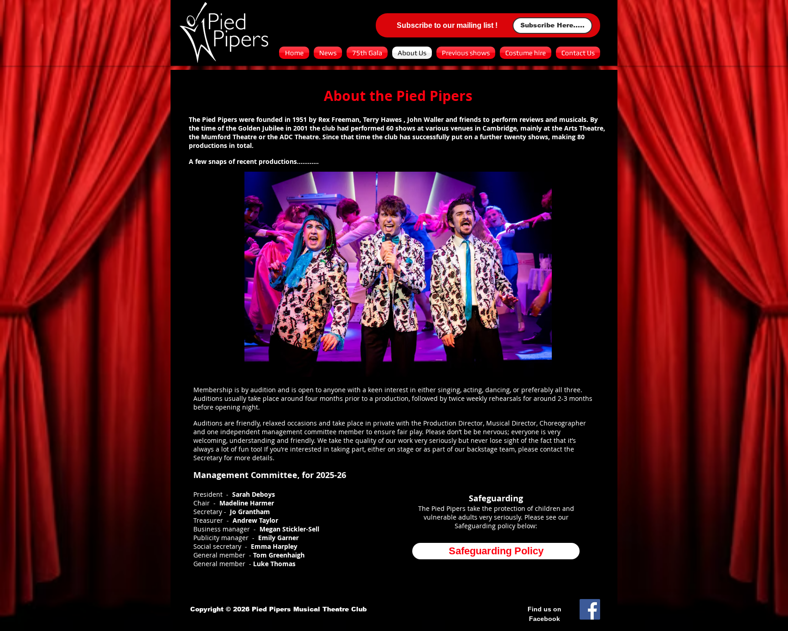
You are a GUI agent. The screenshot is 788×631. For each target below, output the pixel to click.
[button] (398, 274)
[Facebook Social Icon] (590, 609)
